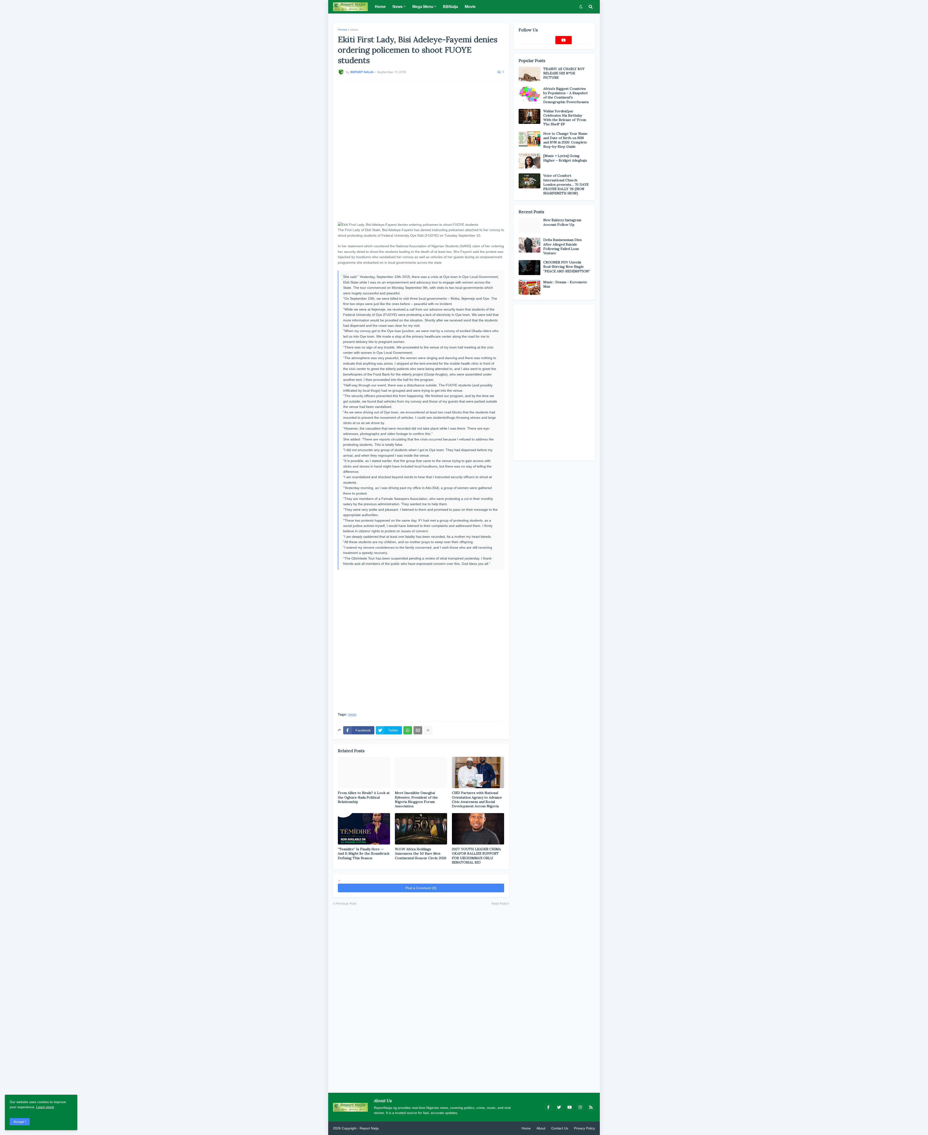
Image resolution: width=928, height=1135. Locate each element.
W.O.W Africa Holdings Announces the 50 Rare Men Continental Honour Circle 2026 (420, 853)
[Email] (417, 730)
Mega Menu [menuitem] (422, 7)
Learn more (45, 1107)
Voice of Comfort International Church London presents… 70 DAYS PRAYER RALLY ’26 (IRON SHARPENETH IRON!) (565, 184)
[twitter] (559, 1107)
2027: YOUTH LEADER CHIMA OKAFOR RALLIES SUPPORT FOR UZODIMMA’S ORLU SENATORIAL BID (476, 856)
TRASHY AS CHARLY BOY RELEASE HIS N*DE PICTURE (564, 73)
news (354, 29)
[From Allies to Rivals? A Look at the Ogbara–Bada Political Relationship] (364, 772)
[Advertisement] (421, 151)
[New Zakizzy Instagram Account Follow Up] (529, 225)
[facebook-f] (548, 1107)
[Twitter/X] (545, 40)
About (540, 1128)
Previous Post (345, 903)
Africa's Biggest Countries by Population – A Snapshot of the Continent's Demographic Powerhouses (566, 95)
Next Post (499, 903)
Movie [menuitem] (470, 7)
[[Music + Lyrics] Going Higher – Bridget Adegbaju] (529, 161)
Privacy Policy (584, 1128)
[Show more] (428, 730)
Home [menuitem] (380, 7)
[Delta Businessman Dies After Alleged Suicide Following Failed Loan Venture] (529, 245)
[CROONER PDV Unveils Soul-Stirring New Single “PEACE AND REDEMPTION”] (529, 267)
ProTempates (390, 1128)
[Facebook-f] (527, 40)
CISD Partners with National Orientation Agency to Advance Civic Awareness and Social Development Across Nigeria (477, 799)
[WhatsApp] (407, 730)
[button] (581, 6)
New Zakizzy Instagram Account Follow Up (562, 222)
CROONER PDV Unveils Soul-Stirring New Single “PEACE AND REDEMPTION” (566, 266)
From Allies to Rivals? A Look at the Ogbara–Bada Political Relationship (364, 797)
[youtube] (563, 40)
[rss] (591, 1107)
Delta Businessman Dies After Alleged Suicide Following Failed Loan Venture (562, 246)
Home (342, 29)
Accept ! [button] (20, 1122)
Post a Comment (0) (421, 888)
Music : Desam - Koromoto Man (565, 284)
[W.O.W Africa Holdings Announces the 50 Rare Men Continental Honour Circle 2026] (421, 828)
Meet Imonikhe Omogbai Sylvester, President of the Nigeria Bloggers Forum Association (416, 799)
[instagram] (580, 1107)
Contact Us (559, 1128)
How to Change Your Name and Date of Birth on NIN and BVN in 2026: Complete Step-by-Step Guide (565, 140)
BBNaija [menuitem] (450, 7)
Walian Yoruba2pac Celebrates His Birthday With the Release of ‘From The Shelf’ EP (564, 118)
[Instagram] (582, 40)
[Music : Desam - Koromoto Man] (529, 287)
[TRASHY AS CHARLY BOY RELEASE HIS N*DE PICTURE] (529, 74)
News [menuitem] (397, 7)
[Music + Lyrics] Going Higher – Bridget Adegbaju (565, 158)
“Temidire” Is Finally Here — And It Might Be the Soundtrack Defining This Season (363, 853)
